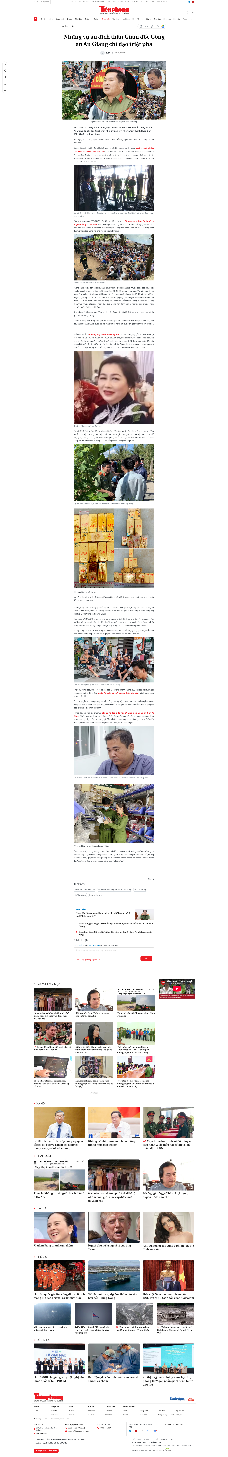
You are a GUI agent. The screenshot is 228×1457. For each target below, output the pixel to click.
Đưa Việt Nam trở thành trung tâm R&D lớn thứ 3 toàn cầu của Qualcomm (168, 1296)
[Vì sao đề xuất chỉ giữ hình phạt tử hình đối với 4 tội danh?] (53, 1033)
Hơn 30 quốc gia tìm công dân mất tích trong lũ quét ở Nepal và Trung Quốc (59, 1296)
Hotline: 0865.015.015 (80, 2)
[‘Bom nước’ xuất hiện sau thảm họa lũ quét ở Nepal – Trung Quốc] (134, 1314)
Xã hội (43, 19)
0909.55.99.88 (74, 1428)
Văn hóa (140, 19)
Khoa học (167, 19)
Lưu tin (4, 77)
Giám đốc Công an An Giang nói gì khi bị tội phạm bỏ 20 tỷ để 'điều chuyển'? (103, 914)
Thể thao (115, 19)
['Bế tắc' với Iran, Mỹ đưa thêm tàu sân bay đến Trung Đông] (114, 1275)
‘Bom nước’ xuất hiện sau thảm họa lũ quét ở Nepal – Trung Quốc (133, 1328)
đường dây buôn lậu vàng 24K (104, 334)
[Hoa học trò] (191, 1399)
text (146, 26)
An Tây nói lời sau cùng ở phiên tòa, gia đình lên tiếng (168, 1247)
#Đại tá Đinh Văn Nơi (85, 889)
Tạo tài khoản (94, 945)
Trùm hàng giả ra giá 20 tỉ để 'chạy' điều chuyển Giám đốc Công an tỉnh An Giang (116, 925)
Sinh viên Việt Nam (121, 2)
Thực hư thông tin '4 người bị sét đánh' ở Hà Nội (136, 1014)
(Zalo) (82, 1428)
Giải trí (148, 19)
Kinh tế (51, 19)
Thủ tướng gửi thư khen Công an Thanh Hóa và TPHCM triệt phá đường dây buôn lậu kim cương (133, 1050)
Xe (133, 19)
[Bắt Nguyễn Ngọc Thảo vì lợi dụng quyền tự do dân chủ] (94, 999)
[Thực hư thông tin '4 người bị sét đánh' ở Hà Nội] (136, 999)
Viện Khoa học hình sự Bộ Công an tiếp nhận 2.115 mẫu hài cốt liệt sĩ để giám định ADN (167, 1144)
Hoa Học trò (137, 2)
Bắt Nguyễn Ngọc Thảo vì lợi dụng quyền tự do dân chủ (92, 1014)
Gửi (146, 958)
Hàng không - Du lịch (166, 1415)
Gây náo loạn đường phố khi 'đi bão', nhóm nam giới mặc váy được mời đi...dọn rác (51, 1016)
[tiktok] (143, 1431)
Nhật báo (55, 1407)
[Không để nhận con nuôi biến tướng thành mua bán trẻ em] (114, 1122)
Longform (110, 1407)
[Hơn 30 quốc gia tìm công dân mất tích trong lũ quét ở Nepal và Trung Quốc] (59, 1275)
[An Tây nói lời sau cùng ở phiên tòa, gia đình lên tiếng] (168, 1227)
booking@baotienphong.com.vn (80, 1431)
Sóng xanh (60, 19)
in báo (152, 26)
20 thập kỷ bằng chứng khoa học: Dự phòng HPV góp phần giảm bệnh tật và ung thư (168, 1380)
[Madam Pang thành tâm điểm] (59, 1227)
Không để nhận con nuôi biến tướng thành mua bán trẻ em (111, 1142)
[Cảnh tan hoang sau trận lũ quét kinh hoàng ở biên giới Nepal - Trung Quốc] (176, 1314)
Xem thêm (192, 19)
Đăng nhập (78, 945)
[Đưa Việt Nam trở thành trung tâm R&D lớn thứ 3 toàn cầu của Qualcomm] (168, 1275)
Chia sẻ (4, 70)
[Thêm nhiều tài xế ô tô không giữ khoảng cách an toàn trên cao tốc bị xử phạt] (53, 1067)
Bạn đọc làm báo (47, 1450)
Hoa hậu (176, 19)
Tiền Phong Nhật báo (101, 2)
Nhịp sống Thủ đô (40, 1419)
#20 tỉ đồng (140, 889)
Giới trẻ (97, 19)
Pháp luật (106, 19)
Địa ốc (69, 19)
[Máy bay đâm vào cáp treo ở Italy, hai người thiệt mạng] (52, 1314)
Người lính (126, 19)
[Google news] (156, 1431)
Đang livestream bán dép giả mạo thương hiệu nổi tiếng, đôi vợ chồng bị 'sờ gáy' (94, 1083)
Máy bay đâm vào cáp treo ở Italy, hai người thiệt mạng (50, 1328)
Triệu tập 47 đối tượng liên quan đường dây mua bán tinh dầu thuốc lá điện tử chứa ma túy (135, 1083)
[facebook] (188, 2)
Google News (162, 26)
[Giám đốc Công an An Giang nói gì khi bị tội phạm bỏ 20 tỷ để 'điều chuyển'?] (144, 914)
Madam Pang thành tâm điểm (53, 1245)
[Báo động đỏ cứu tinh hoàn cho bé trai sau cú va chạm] (114, 1359)
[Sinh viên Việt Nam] (177, 1399)
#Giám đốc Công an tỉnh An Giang (114, 889)
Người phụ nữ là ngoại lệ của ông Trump (109, 1247)
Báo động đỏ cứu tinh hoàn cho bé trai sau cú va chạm (113, 1379)
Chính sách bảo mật (174, 1425)
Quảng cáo (162, 2)
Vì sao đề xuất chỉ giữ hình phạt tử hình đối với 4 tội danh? (52, 1048)
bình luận (157, 26)
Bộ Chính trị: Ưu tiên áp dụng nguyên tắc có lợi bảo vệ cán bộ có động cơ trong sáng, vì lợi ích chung (58, 1144)
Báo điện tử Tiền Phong (114, 10)
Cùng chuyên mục (47, 984)
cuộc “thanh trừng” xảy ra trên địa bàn (117, 693)
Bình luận (4, 84)
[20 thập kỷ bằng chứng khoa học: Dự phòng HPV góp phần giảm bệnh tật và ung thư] (168, 1359)
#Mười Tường (95, 895)
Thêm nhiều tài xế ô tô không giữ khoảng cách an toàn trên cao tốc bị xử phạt (51, 1083)
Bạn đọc (143, 1415)
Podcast (91, 1407)
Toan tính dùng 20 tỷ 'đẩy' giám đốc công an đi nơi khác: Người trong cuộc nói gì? (115, 933)
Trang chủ (35, 19)
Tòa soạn (150, 2)
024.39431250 (42, 1433)
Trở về (4, 90)
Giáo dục (157, 19)
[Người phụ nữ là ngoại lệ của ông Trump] (114, 1227)
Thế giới (88, 19)
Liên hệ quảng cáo (74, 1425)
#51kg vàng (80, 895)
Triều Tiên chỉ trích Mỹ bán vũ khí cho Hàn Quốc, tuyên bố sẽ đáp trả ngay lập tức (92, 1330)
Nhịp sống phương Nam (60, 1419)
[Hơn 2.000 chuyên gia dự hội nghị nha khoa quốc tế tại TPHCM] (59, 1359)
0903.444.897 (105, 1428)
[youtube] (193, 2)
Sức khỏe (78, 19)
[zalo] (149, 1431)
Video (185, 19)
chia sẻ (141, 26)
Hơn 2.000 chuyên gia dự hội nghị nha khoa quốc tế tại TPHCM (59, 1379)
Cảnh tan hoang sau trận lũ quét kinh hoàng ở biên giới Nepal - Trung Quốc (175, 1330)
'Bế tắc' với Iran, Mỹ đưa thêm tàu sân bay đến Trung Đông (112, 1296)
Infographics (129, 1407)
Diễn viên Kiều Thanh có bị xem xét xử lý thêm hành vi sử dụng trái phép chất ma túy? (93, 1050)
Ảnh (71, 1407)
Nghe (4, 64)
